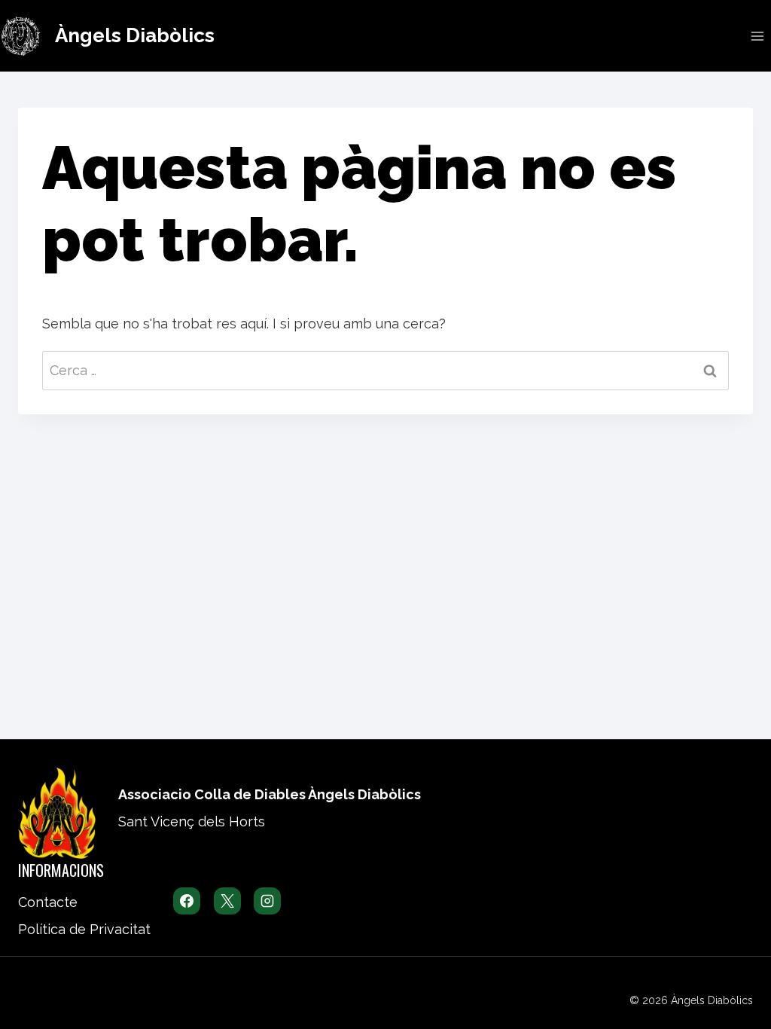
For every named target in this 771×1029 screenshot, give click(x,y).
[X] (227, 900)
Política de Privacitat (84, 929)
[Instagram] (267, 900)
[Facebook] (186, 900)
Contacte (48, 902)
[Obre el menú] (757, 35)
